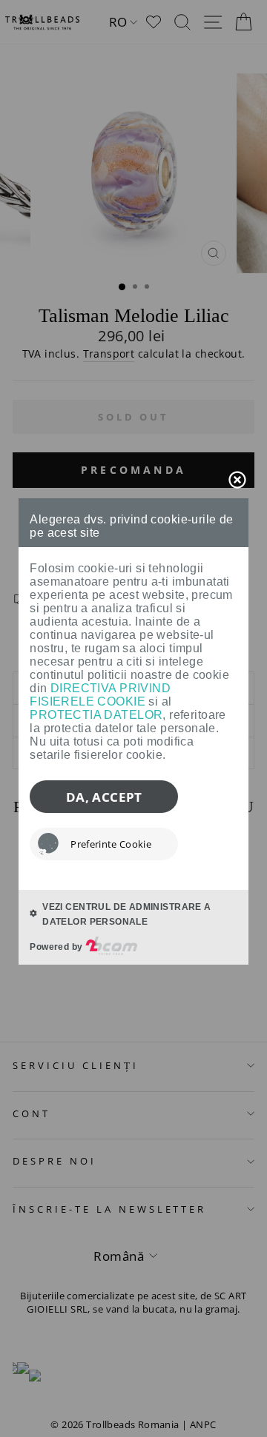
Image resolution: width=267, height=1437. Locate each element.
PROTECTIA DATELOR (96, 715)
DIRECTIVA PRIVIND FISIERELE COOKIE (100, 695)
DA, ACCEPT (104, 796)
